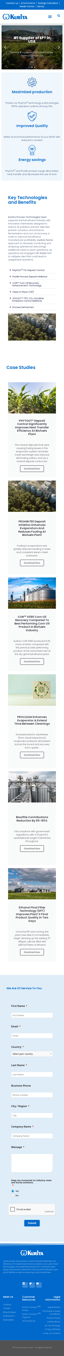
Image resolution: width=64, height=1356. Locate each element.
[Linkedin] (25, 1285)
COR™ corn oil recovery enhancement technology (26, 284)
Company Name (21, 1126)
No (17, 1195)
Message (16, 1147)
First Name (18, 1006)
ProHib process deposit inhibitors (29, 276)
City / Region (19, 1106)
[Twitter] (32, 1285)
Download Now (32, 468)
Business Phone (21, 1085)
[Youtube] (39, 1285)
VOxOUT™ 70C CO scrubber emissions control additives (28, 299)
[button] (50, 17)
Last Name (18, 1065)
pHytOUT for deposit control (28, 270)
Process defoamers (23, 307)
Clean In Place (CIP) (23, 291)
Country (16, 1047)
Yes (17, 1191)
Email (14, 1026)
